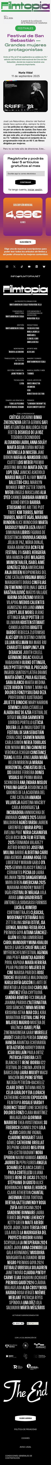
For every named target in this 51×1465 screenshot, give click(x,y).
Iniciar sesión (35, 189)
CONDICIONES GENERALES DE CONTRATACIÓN (18, 1457)
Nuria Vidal (26, 72)
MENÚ (6, 6)
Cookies (25, 1438)
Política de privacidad (25, 1429)
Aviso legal (25, 1447)
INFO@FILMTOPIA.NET (25, 276)
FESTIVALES (25, 28)
